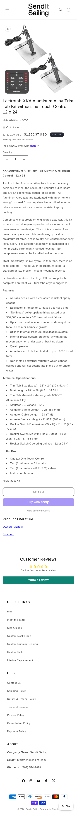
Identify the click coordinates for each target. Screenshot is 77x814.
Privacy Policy (15, 715)
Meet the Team (16, 619)
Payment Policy (16, 731)
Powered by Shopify (50, 809)
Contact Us (14, 682)
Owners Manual (13, 526)
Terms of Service (17, 707)
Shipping (7, 140)
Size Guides (14, 627)
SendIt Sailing (32, 809)
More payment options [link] (38, 510)
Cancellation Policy (18, 723)
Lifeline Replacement (20, 660)
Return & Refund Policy (21, 698)
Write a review (38, 579)
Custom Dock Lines (19, 635)
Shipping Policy (16, 690)
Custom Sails (15, 652)
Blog (10, 611)
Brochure (8, 534)
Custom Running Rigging (22, 643)
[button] (7, 10)
